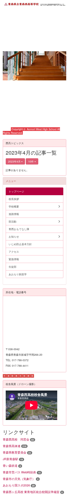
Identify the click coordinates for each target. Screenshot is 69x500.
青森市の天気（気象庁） (19, 479)
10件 (31, 161)
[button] (7, 66)
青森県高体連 (11, 446)
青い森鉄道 (10, 465)
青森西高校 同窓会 (16, 439)
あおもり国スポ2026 (16, 485)
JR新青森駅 (10, 459)
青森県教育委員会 (14, 452)
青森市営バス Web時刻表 (19, 472)
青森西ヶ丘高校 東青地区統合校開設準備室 (31, 492)
